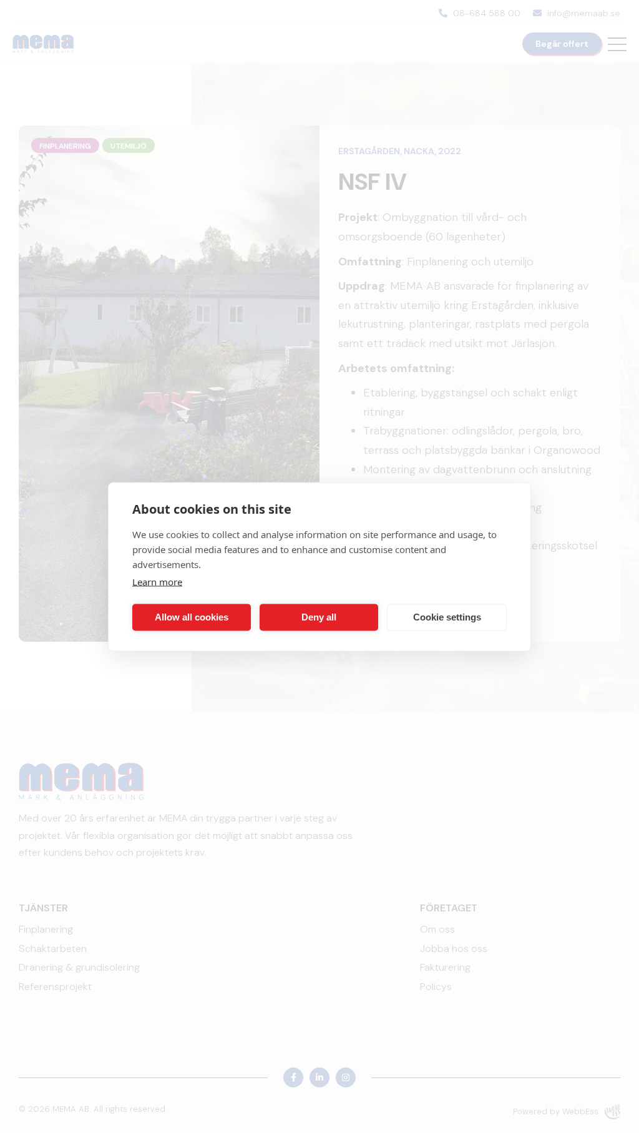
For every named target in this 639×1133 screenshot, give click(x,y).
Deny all (318, 617)
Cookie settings (447, 617)
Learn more (157, 581)
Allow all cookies (191, 617)
